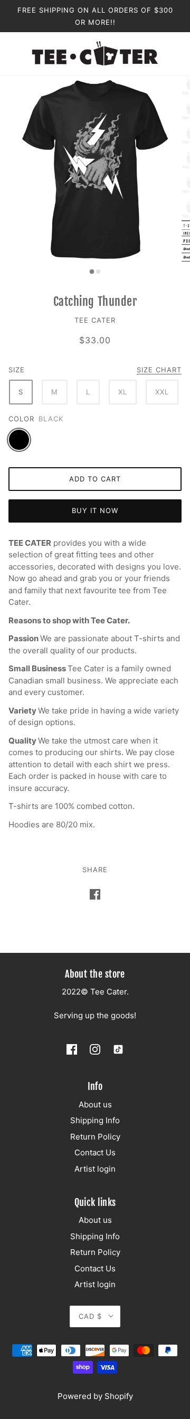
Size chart (159, 370)
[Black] (19, 439)
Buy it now (95, 510)
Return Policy (95, 1137)
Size (16, 369)
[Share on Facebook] (95, 894)
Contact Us (95, 1152)
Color (21, 418)
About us (95, 1104)
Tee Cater (95, 320)
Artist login (95, 1169)
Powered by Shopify (95, 1396)
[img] (71, 1049)
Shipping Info (95, 1120)
